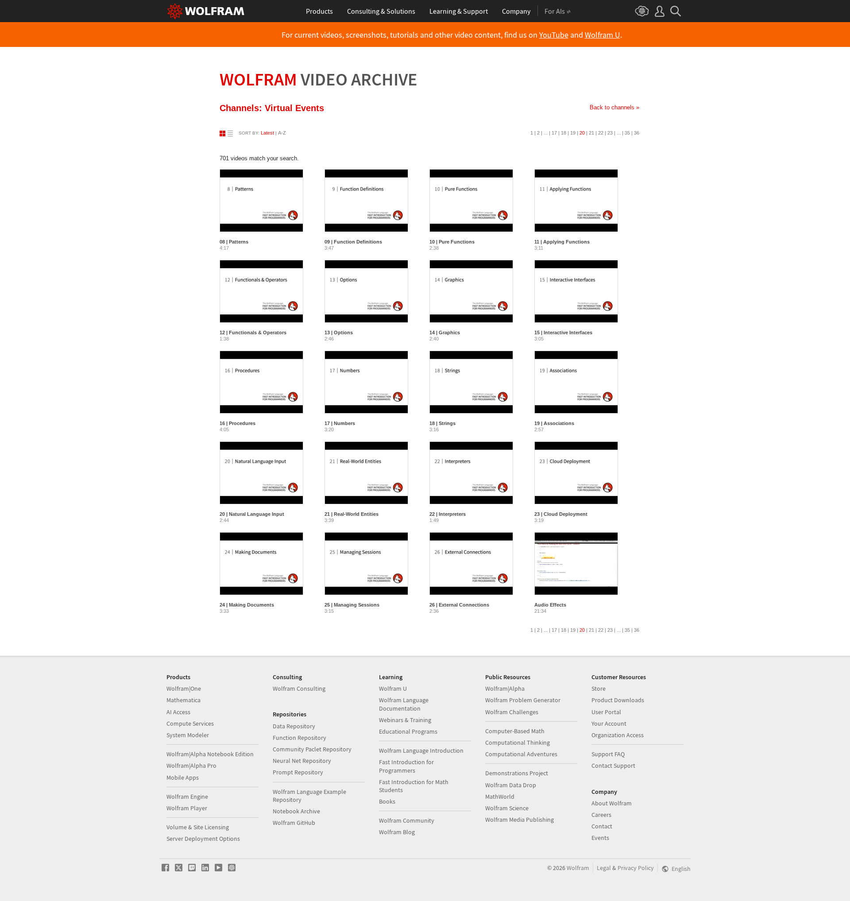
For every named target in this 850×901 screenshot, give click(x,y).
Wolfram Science (507, 808)
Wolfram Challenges (511, 712)
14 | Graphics (444, 332)
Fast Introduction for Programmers (406, 766)
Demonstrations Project (516, 773)
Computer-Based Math (515, 731)
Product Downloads (617, 700)
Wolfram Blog (397, 832)
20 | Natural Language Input (252, 514)
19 (573, 132)
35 (627, 132)
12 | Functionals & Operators (253, 332)
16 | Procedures (237, 423)
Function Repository (299, 738)
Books (387, 801)
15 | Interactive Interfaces (563, 332)
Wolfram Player (186, 808)
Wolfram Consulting (299, 688)
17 (554, 132)
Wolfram (318, 79)
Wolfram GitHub (294, 823)
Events (600, 838)
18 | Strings (442, 423)
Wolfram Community (406, 820)
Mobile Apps (182, 777)
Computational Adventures (521, 754)
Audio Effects (550, 604)
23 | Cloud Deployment (560, 514)
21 (591, 132)
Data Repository (294, 726)
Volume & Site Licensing (197, 827)
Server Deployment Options (203, 839)
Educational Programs (408, 731)
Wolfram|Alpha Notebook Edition (210, 754)
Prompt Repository (298, 772)
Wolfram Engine (187, 796)
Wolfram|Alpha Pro (191, 766)
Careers (601, 815)
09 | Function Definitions (353, 241)
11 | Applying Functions (562, 241)
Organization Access (617, 735)
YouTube (553, 35)
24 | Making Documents (247, 604)
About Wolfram (611, 803)
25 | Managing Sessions (352, 604)
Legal (604, 868)
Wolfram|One (183, 688)
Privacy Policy (636, 868)
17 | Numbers (340, 423)
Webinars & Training (405, 720)
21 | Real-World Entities (352, 514)
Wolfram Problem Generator (522, 700)
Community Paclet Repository (312, 749)
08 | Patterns (234, 241)
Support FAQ (608, 754)
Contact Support (613, 766)
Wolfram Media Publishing (519, 820)
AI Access (178, 712)
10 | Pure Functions (452, 241)
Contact (601, 826)
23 (610, 132)
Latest (267, 132)
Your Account (608, 723)
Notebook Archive (296, 811)
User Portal (606, 712)
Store (598, 688)
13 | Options (339, 332)
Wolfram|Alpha (505, 688)
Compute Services (190, 723)
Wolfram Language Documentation (404, 704)
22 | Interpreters (447, 514)
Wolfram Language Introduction (421, 750)
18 (563, 132)
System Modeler (187, 735)
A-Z (282, 132)
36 (636, 132)
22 (600, 132)
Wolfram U (602, 35)
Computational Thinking (517, 742)
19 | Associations (554, 423)
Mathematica (183, 700)
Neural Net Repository (302, 761)
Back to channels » (614, 107)
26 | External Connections (459, 604)
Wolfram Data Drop (510, 785)
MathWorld (499, 796)
